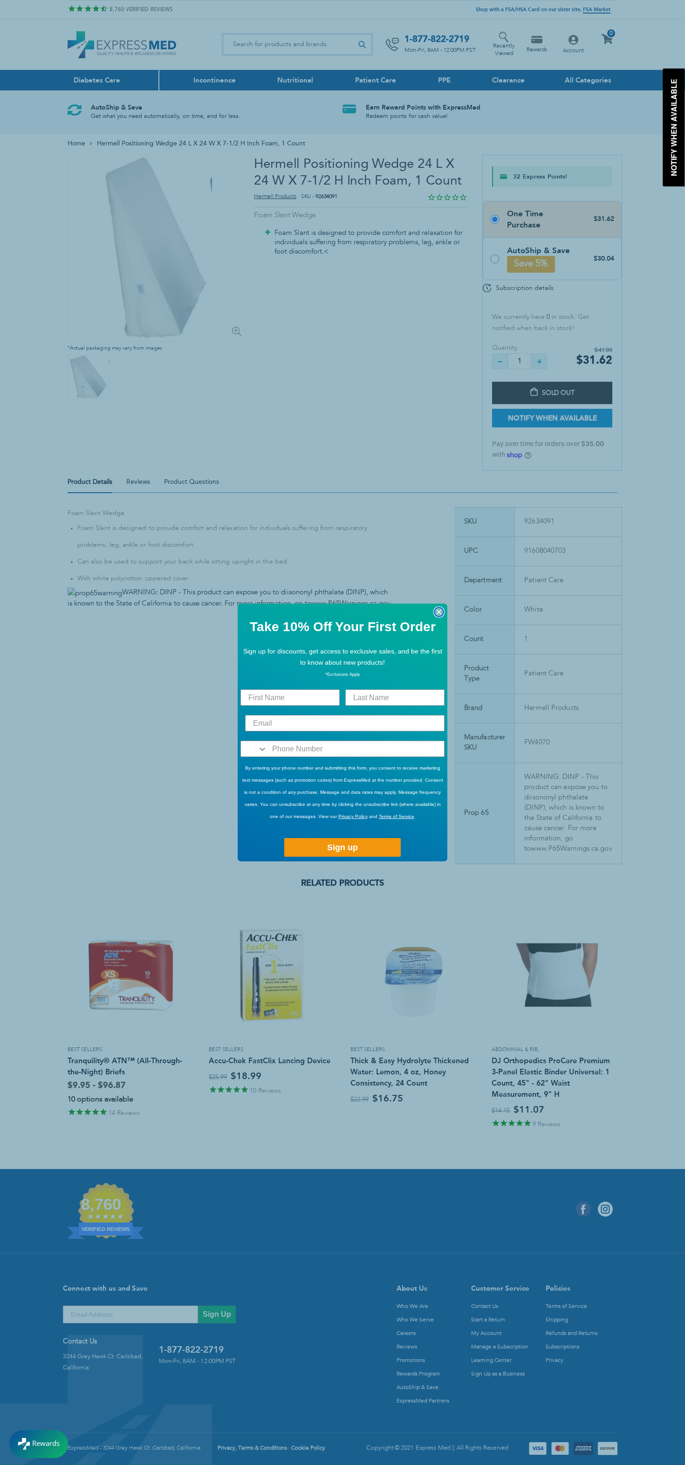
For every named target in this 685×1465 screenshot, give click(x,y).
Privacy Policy (353, 816)
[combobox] (254, 749)
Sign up (342, 847)
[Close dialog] (439, 612)
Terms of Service (396, 816)
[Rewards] (38, 1444)
